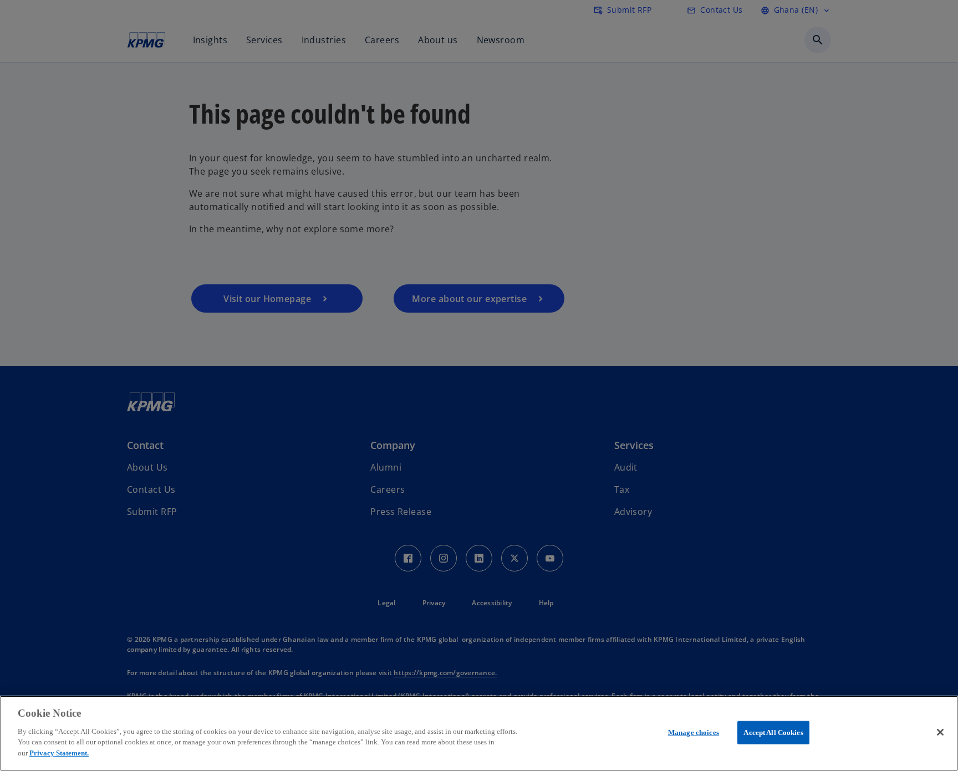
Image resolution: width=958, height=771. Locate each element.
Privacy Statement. (59, 752)
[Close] (940, 732)
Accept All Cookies (773, 732)
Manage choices (693, 732)
